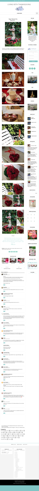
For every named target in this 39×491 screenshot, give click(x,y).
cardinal (8, 248)
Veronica (4, 300)
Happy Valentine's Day (18, 469)
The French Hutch (6, 313)
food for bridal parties (11, 437)
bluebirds (21, 435)
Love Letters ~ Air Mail (33, 145)
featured (6, 437)
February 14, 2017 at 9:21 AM (6, 338)
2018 (16, 457)
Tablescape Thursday (9, 240)
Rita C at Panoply (6, 322)
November (17, 459)
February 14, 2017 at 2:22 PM (6, 367)
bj (3, 401)
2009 (16, 477)
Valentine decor (10, 435)
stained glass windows (4, 439)
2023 (16, 453)
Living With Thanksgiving (21, 480)
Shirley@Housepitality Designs (8, 293)
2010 (16, 476)
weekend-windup (6, 345)
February (17, 466)
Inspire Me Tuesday (16, 239)
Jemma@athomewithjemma (7, 374)
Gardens (12, 432)
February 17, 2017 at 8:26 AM (6, 393)
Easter (22, 430)
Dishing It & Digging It (18, 241)
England (2, 432)
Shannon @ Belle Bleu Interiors (8, 330)
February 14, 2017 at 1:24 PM (6, 359)
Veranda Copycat (33, 159)
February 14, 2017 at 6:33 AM (6, 314)
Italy (20, 432)
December (17, 458)
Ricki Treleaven (5, 382)
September (17, 461)
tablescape (9, 439)
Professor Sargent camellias (13, 248)
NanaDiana (5, 287)
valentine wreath (9, 249)
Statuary (18, 248)
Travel (5, 435)
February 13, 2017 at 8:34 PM (6, 294)
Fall (5, 432)
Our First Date (13, 263)
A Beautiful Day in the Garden (19, 470)
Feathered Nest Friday (11, 241)
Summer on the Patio (33, 181)
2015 (16, 472)
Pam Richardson (5, 358)
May (16, 464)
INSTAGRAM (19, 0)
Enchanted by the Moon (19, 468)
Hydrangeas (16, 432)
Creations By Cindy (6, 352)
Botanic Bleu (5, 274)
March (17, 465)
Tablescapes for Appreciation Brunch (19, 467)
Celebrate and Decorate (9, 239)
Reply (4, 291)
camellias (6, 248)
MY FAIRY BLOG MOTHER (22, 483)
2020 (16, 455)
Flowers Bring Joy (33, 152)
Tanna (4, 306)
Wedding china (16, 435)
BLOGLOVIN (16, 0)
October (17, 460)
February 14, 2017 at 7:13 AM (6, 323)
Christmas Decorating (13, 430)
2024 (16, 452)
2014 (16, 473)
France (8, 432)
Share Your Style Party (16, 240)
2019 (16, 456)
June (16, 463)
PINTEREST (23, 0)
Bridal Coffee (2, 430)
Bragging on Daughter (5, 263)
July (16, 462)
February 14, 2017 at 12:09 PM (6, 353)
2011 (16, 475)
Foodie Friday (6, 241)
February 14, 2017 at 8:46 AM (6, 331)
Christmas (7, 430)
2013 (16, 474)
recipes (17, 437)
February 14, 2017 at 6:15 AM (6, 307)
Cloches (19, 430)
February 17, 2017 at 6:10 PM (6, 401)
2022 (16, 454)
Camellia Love (21, 263)
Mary (4, 408)
